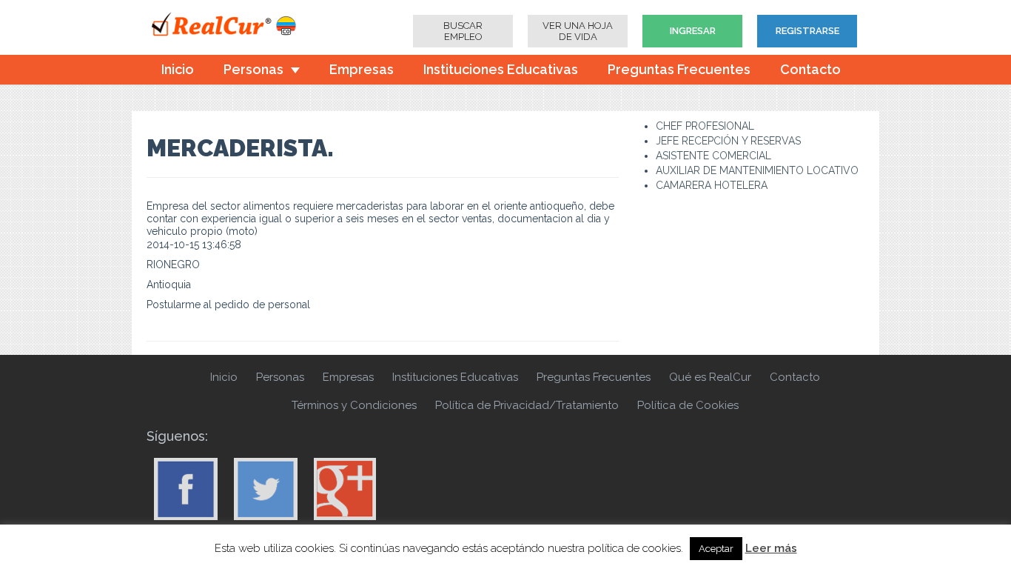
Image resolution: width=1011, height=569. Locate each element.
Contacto (810, 69)
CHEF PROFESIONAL (705, 126)
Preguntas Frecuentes (679, 69)
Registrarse (807, 30)
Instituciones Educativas (500, 69)
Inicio (177, 69)
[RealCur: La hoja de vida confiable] (235, 25)
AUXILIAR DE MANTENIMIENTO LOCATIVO (757, 170)
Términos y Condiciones (354, 405)
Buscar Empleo (463, 31)
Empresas (361, 69)
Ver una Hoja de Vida (578, 31)
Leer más (771, 548)
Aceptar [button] (716, 548)
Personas (253, 69)
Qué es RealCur (710, 377)
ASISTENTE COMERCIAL (713, 156)
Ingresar (693, 30)
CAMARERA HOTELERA (712, 185)
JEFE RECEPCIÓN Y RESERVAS (728, 141)
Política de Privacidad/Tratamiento (527, 405)
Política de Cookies (688, 405)
